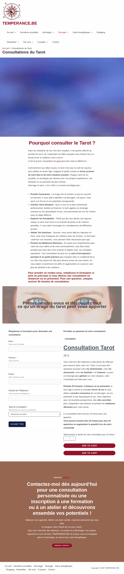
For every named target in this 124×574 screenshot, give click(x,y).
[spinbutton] (69, 438)
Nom (11, 341)
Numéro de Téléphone (19, 391)
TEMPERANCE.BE (19, 23)
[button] (15, 32)
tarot (58, 161)
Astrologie (46, 32)
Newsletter (12, 42)
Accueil (10, 32)
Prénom (13, 358)
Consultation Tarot (88, 347)
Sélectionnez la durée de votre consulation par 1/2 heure (88, 434)
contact (66, 477)
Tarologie (62, 32)
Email (12, 374)
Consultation (70, 339)
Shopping (101, 32)
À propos (41, 42)
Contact (55, 42)
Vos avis (27, 42)
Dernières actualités (29, 32)
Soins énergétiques (81, 32)
